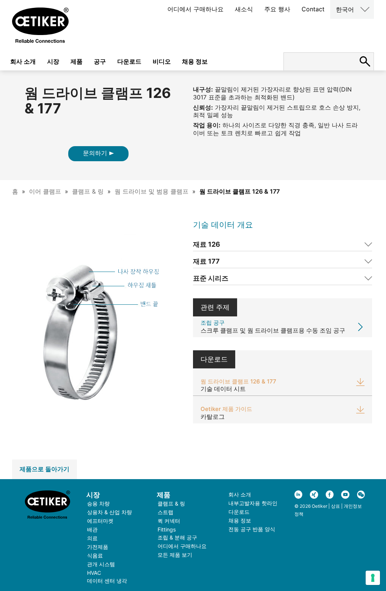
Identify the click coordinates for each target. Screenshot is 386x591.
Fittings (167, 529)
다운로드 (129, 61)
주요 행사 (277, 9)
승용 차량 (98, 503)
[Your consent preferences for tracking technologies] (373, 578)
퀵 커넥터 (169, 521)
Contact (313, 9)
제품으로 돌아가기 (44, 469)
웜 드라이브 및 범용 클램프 (151, 191)
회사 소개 (23, 61)
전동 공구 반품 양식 (251, 529)
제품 (76, 61)
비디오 (162, 61)
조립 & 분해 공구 (177, 537)
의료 (92, 538)
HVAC (94, 573)
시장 (53, 61)
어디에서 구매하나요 (195, 9)
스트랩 (165, 512)
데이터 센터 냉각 (107, 580)
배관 (92, 529)
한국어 (345, 9)
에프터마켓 (100, 521)
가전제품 (97, 547)
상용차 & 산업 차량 (109, 512)
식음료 (95, 555)
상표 (335, 506)
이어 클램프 (45, 191)
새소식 (244, 9)
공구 (100, 61)
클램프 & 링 (88, 191)
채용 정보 (195, 61)
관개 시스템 (101, 564)
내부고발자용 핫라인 (252, 503)
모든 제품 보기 (175, 554)
